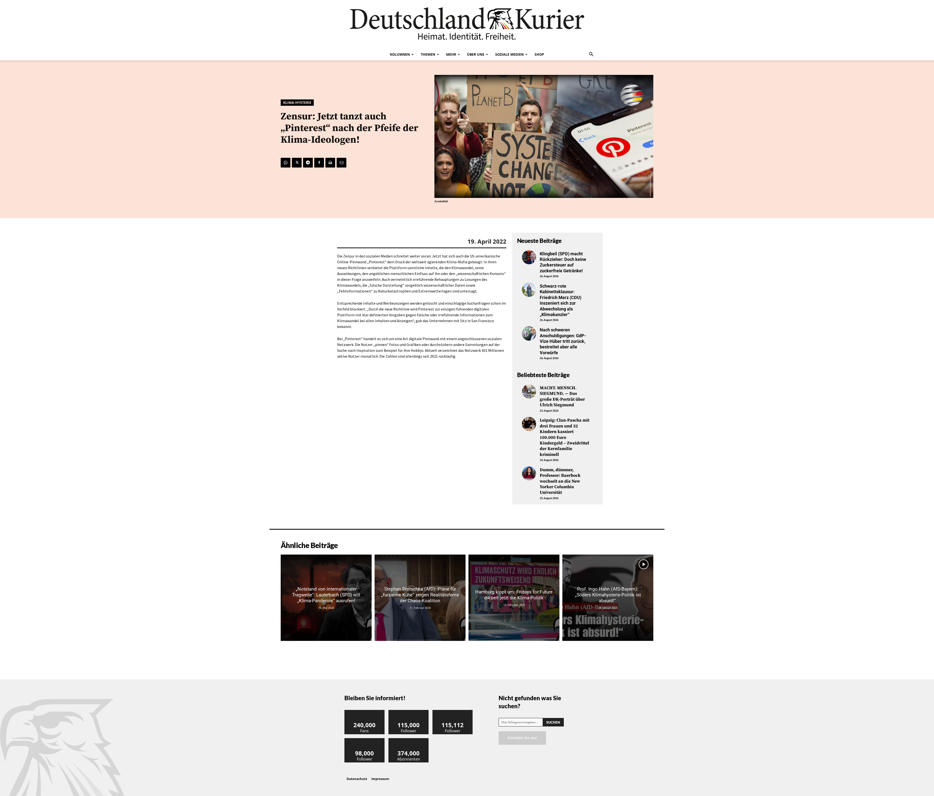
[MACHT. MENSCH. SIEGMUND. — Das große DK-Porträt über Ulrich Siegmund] (529, 391)
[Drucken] (330, 163)
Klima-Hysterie (297, 102)
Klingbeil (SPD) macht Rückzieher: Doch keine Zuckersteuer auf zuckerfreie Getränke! (563, 262)
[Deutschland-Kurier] (467, 24)
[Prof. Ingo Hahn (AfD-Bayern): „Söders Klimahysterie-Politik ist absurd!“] (607, 598)
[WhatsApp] (285, 163)
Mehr (451, 54)
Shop (539, 54)
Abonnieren (409, 740)
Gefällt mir (364, 712)
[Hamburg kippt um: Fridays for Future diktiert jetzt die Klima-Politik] (513, 598)
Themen (428, 54)
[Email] (341, 163)
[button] (591, 54)
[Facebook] (319, 163)
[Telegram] (308, 163)
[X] (297, 163)
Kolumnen (400, 54)
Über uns (475, 54)
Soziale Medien (509, 54)
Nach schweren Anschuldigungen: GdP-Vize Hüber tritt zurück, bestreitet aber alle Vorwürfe (563, 341)
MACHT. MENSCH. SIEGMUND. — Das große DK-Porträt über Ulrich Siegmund (562, 396)
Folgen (408, 712)
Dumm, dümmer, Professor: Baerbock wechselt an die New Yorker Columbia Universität (560, 481)
